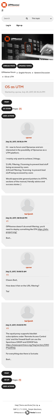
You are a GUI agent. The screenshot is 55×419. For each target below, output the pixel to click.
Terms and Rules (26, 405)
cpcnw (29, 138)
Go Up (6, 380)
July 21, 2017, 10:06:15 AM (16, 272)
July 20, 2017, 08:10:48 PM (16, 218)
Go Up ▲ (36, 405)
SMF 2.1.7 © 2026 (20, 409)
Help (16, 405)
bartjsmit (29, 214)
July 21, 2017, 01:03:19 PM (16, 325)
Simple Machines (34, 409)
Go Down (7, 109)
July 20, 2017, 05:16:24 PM (16, 142)
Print (6, 102)
